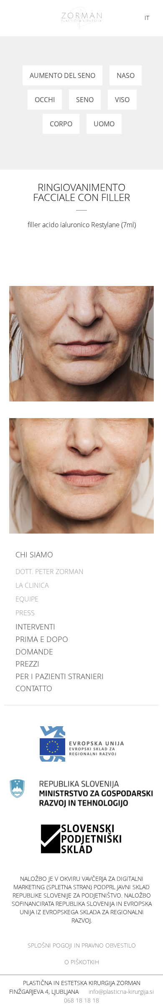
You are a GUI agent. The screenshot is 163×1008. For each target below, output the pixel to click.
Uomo (104, 123)
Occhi (45, 99)
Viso (122, 99)
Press (25, 612)
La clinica (32, 585)
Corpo (61, 123)
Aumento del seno (62, 75)
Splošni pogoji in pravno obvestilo (82, 945)
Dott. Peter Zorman (49, 571)
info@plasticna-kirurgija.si (121, 991)
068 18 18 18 (81, 1000)
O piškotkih (81, 962)
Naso (126, 75)
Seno (85, 99)
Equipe (26, 599)
